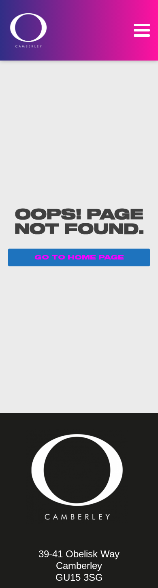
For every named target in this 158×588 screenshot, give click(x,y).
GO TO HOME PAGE (79, 257)
